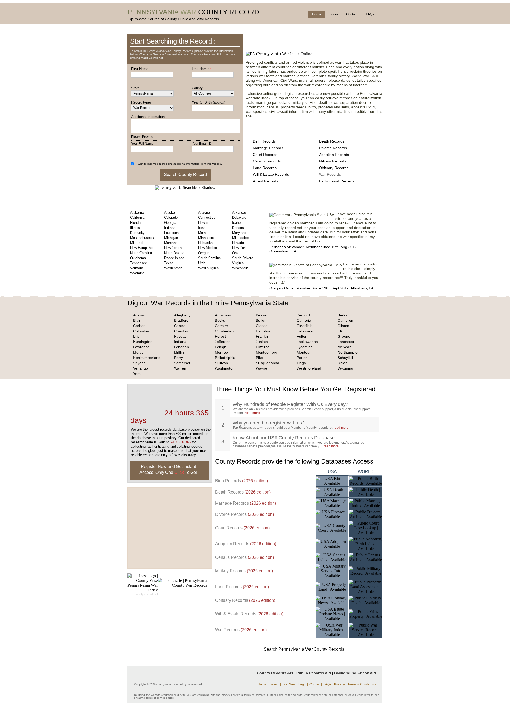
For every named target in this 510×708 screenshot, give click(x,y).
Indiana (169, 228)
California (137, 218)
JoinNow (289, 684)
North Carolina (141, 253)
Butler (261, 320)
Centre (179, 326)
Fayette (180, 336)
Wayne (261, 368)
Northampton (349, 352)
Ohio (235, 253)
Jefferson (223, 342)
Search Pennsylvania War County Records (304, 649)
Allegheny (182, 315)
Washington (173, 268)
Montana (170, 243)
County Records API (275, 673)
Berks (342, 315)
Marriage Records (268, 148)
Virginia (238, 263)
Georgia (170, 223)
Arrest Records (265, 181)
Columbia (141, 331)
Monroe (221, 352)
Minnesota (206, 238)
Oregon (203, 253)
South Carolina (209, 258)
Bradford (181, 320)
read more (252, 413)
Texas (168, 263)
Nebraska (205, 243)
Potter (302, 357)
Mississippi (240, 238)
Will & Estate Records (271, 174)
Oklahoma (138, 258)
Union (342, 363)
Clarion (262, 326)
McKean (344, 347)
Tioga (301, 363)
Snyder (139, 363)
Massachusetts (142, 238)
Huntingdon (142, 342)
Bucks (220, 320)
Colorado (171, 218)
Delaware (239, 218)
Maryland (239, 233)
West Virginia (208, 268)
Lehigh (220, 347)
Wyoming (137, 273)
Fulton (302, 336)
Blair (137, 320)
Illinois (135, 228)
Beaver (262, 315)
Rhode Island (174, 258)
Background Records (336, 181)
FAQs (370, 14)
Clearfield (305, 326)
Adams (139, 315)
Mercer (139, 352)
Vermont (136, 268)
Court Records (265, 154)
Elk (340, 331)
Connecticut (207, 218)
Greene (344, 336)
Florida (135, 223)
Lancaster (346, 342)
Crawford (181, 331)
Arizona (204, 212)
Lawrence (141, 347)
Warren (180, 368)
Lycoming (305, 347)
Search (274, 684)
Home (316, 14)
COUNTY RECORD (228, 12)
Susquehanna (267, 363)
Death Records (331, 141)
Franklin (262, 336)
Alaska (169, 212)
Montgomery (266, 352)
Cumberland (225, 331)
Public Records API (313, 673)
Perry (178, 357)
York (137, 373)
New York (239, 248)
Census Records (267, 161)
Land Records (265, 168)
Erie (136, 336)
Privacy (339, 684)
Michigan (171, 238)
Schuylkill (345, 357)
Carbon (139, 326)
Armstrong (223, 315)
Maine (202, 233)
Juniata (262, 342)
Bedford (303, 315)
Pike (259, 357)
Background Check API (355, 673)
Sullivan (221, 363)
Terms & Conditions (362, 684)
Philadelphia (225, 357)
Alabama (137, 212)
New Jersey (173, 248)
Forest (220, 336)
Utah (201, 263)
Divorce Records (333, 148)
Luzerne (263, 347)
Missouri (136, 243)
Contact (351, 14)
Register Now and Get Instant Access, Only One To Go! (168, 469)
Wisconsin (240, 268)
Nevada (238, 243)
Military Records (332, 161)
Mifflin (179, 352)
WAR (188, 12)
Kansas (238, 228)
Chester (221, 326)
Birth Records (264, 141)
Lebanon (181, 347)
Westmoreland (309, 368)
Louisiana (171, 233)
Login (334, 14)
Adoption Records (334, 154)
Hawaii (203, 223)
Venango (140, 368)
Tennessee (138, 263)
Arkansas (239, 212)
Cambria (304, 320)
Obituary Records (333, 168)
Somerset (182, 363)
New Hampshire (142, 248)
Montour (304, 352)
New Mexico (207, 248)
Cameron (345, 320)
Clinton (343, 326)
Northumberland (146, 357)
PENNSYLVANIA (153, 12)
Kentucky (137, 233)
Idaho (236, 223)
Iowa (201, 228)
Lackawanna (307, 342)
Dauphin (263, 331)
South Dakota (242, 258)
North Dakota (174, 253)
